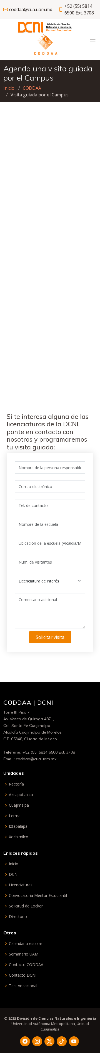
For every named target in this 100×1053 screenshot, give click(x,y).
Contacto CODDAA (26, 965)
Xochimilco (18, 837)
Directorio (18, 917)
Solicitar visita (50, 637)
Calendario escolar (25, 944)
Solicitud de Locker (26, 906)
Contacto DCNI (22, 975)
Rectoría (16, 784)
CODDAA (32, 88)
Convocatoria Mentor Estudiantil (38, 895)
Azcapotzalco (21, 795)
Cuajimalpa (19, 805)
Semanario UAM (23, 954)
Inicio (8, 88)
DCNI (14, 874)
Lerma (15, 816)
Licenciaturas (20, 885)
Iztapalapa (18, 826)
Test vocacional (23, 986)
